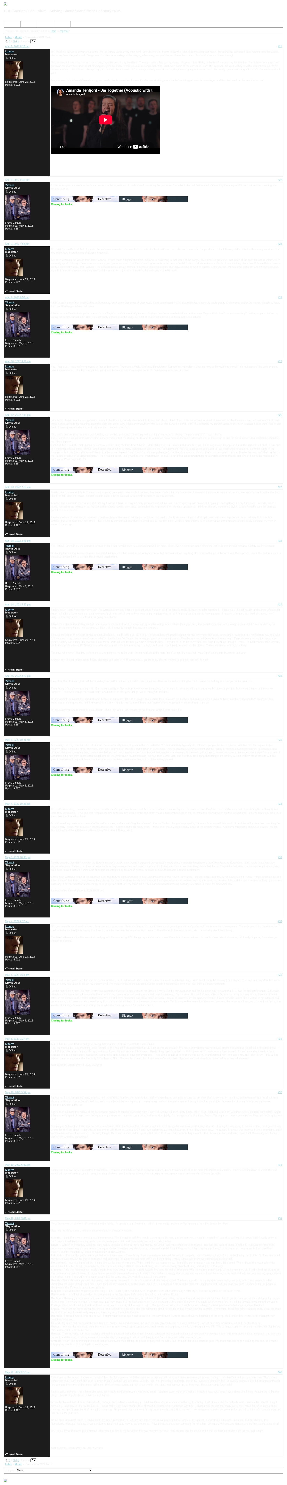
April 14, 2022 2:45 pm (18, 540)
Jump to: (10, 1470)
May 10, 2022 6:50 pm (17, 1164)
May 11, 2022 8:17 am (17, 1372)
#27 (280, 487)
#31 (280, 739)
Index (9, 24)
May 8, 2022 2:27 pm (17, 1038)
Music (18, 37)
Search (26, 24)
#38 (280, 1164)
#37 (280, 1092)
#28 (280, 540)
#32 (280, 803)
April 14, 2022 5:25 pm (18, 604)
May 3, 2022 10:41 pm (17, 739)
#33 (280, 857)
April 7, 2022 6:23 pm (17, 46)
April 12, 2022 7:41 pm (18, 414)
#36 (280, 1038)
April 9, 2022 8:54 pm (17, 297)
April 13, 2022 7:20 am (18, 487)
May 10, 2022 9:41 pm (17, 1218)
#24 (280, 297)
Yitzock (9, 185)
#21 (280, 46)
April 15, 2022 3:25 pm (18, 675)
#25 (280, 361)
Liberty (9, 51)
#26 (280, 414)
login (53, 31)
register (64, 31)
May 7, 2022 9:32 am (17, 921)
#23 (280, 243)
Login (58, 24)
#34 (280, 921)
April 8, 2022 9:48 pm (17, 179)
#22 (280, 179)
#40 (280, 1372)
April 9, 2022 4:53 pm (17, 243)
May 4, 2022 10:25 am (17, 803)
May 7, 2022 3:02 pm (17, 974)
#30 (280, 675)
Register (43, 24)
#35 (280, 974)
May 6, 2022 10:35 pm (17, 857)
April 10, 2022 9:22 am (18, 361)
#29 (280, 604)
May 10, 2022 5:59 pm (17, 1092)
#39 (280, 1218)
